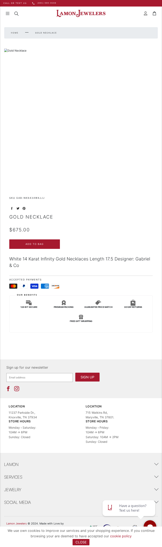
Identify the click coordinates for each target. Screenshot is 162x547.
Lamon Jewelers (16, 523)
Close (81, 542)
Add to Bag (35, 244)
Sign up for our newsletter (27, 367)
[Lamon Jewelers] (81, 13)
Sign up (87, 377)
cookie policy (121, 536)
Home (14, 33)
